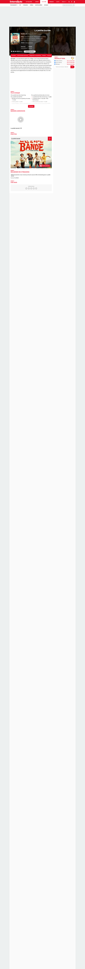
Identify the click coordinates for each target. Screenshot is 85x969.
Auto (57, 1)
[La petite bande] (15, 39)
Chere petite (15, 101)
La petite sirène (36, 98)
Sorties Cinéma (58, 60)
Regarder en (35, 55)
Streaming (25, 5)
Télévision (57, 64)
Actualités (29, 1)
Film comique (29, 42)
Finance (51, 1)
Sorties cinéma (38, 5)
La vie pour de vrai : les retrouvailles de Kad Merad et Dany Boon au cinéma (41, 105)
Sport (37, 1)
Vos (49, 55)
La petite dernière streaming (40, 96)
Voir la (22, 55)
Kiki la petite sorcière (38, 101)
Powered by (12, 177)
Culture (44, 1)
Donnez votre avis (30, 51)
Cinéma (31, 5)
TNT (20, 5)
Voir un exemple (70, 60)
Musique (46, 5)
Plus (63, 1)
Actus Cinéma (58, 62)
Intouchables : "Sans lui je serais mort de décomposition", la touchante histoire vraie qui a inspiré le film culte (21, 105)
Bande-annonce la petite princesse (21, 98)
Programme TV (13, 5)
